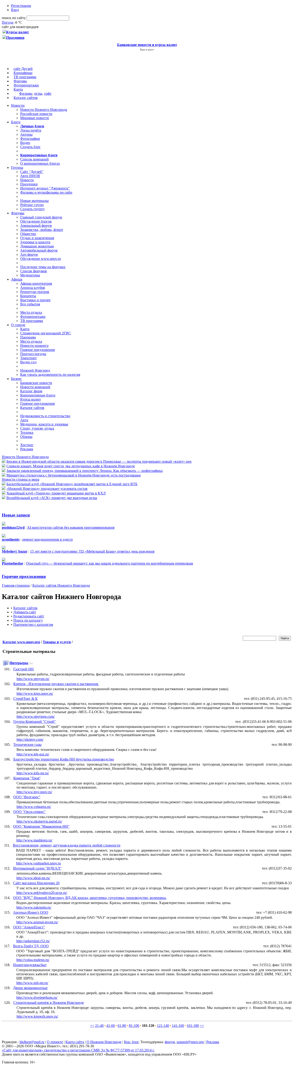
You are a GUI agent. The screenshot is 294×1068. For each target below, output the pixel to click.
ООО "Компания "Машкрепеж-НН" (41, 826)
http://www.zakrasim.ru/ (33, 907)
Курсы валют (30, 399)
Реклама (26, 449)
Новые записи (16, 515)
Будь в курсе (147, 49)
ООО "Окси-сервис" (29, 812)
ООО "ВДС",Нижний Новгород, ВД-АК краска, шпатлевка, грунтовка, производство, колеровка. (90, 898)
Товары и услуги (57, 642)
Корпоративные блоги (37, 395)
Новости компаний (35, 387)
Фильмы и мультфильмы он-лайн (46, 192)
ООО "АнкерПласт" (29, 927)
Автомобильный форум (38, 250)
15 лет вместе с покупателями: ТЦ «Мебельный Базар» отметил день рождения (92, 551)
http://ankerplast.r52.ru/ (33, 941)
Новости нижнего (34, 345)
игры (38, 93)
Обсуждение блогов (36, 221)
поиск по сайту (14, 18)
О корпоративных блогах (40, 163)
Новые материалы (34, 201)
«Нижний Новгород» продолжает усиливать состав (47, 489)
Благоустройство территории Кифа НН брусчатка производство (63, 759)
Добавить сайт (24, 612)
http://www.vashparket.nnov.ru (38, 863)
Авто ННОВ (30, 176)
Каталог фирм (31, 391)
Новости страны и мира (20, 479)
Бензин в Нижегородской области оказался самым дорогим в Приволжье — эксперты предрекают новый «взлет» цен (99, 461)
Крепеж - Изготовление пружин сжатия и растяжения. (56, 684)
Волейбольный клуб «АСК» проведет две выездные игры (51, 498)
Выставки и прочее (35, 300)
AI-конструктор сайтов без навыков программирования (70, 527)
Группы (17, 167)
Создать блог (30, 147)
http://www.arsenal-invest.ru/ (37, 922)
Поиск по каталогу (28, 620)
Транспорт (28, 358)
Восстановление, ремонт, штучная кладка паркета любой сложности (66, 845)
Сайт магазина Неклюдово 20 (36, 883)
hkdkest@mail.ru (32, 1042)
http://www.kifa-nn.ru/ (33, 773)
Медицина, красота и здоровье (44, 424)
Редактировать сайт (28, 616)
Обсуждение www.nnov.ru (40, 259)
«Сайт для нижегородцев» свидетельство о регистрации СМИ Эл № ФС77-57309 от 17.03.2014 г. (78, 1050)
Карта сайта (74, 1042)
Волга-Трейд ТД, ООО (31, 946)
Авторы (26, 134)
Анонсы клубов (32, 288)
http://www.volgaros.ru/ (34, 807)
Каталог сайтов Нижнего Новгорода (61, 585)
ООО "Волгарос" (26, 797)
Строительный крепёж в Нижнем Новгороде (48, 1003)
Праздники (29, 184)
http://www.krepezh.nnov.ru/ (37, 1016)
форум (170, 1042)
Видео (25, 143)
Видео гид (28, 362)
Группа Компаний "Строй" (34, 721)
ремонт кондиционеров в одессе (47, 539)
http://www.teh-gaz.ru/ (33, 754)
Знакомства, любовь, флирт (41, 230)
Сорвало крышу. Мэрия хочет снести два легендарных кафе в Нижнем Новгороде (70, 466)
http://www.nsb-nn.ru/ (32, 983)
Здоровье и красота (35, 242)
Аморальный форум (36, 225)
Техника (26, 432)
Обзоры (26, 437)
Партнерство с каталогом (33, 624)
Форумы (20, 81)
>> (202, 1026)
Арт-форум (29, 254)
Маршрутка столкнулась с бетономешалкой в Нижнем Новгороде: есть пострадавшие (73, 475)
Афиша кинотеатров (36, 283)
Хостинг (27, 445)
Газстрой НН (23, 669)
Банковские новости (36, 383)
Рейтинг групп (32, 205)
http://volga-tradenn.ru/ (32, 960)
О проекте (55, 1042)
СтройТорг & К (25, 699)
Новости (18, 105)
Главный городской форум (41, 217)
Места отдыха (31, 312)
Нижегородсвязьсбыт (30, 965)
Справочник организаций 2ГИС (45, 333)
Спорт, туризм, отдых (37, 428)
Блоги (15, 122)
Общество (28, 234)
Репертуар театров (34, 292)
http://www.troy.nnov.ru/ (34, 792)
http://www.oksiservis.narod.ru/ (39, 821)
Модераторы (30, 275)
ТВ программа (25, 77)
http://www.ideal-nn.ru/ (33, 878)
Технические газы (27, 744)
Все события (30, 304)
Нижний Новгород (35, 370)
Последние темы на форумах (42, 267)
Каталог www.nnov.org (21, 642)
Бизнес (16, 379)
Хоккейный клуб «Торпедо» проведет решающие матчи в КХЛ (56, 493)
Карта (18, 89)
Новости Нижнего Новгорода (43, 110)
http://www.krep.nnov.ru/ (35, 693)
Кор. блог (131, 1042)
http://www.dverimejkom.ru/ (36, 997)
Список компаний (34, 159)
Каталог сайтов (26, 98)
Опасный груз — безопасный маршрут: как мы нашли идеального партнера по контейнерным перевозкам (109, 563)
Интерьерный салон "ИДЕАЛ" (37, 868)
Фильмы (25, 93)
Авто (24, 420)
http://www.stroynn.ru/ (33, 679)
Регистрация (21, 6)
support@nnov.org (190, 1042)
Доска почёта (30, 130)
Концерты (28, 296)
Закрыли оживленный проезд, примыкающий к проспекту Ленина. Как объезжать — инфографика (84, 471)
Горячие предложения (37, 350)
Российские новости (36, 114)
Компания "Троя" (27, 778)
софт (47, 93)
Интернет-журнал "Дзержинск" (45, 188)
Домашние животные (37, 246)
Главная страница (16, 585)
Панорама (28, 337)
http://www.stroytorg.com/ (36, 716)
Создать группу (32, 209)
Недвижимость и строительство (45, 416)
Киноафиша (23, 73)
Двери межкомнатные (30, 988)
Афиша (16, 279)
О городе (18, 325)
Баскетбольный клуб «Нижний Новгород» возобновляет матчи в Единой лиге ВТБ (71, 484)
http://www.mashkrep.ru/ (34, 840)
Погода (7, 22)
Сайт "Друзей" (31, 172)
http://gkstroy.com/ (30, 739)
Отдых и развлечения (37, 238)
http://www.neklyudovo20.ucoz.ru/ (41, 893)
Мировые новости (34, 118)
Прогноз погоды (33, 354)
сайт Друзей (23, 69)
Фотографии (30, 139)
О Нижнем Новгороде (104, 1042)
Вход (15, 10)
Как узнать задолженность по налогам (50, 374)
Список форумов (33, 271)
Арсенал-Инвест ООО (30, 912)
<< (92, 1026)
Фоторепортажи (26, 85)
